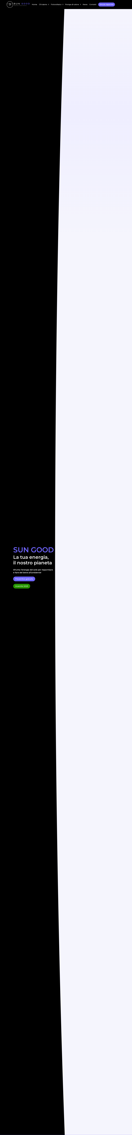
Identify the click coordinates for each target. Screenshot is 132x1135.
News (85, 5)
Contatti (92, 5)
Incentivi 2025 (21, 586)
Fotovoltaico (56, 5)
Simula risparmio (107, 5)
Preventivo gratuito (24, 579)
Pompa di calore (72, 5)
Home (34, 5)
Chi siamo (43, 5)
